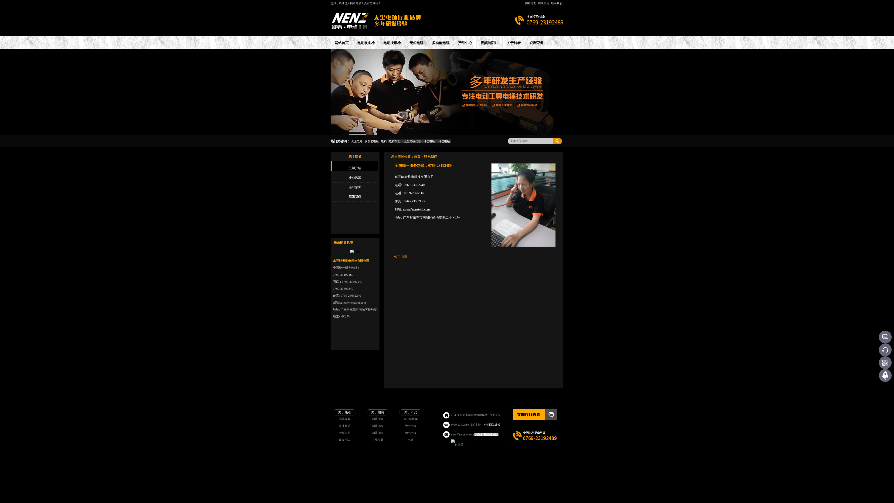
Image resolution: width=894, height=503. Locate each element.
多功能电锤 (411, 419)
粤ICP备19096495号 (486, 434)
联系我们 (557, 3)
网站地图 (531, 3)
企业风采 (355, 177)
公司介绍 (355, 168)
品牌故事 (344, 419)
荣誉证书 (344, 433)
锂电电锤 (410, 433)
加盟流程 (377, 426)
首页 (417, 156)
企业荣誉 (355, 187)
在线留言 (544, 3)
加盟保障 (377, 433)
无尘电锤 (410, 426)
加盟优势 (377, 419)
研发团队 (344, 440)
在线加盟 (377, 440)
